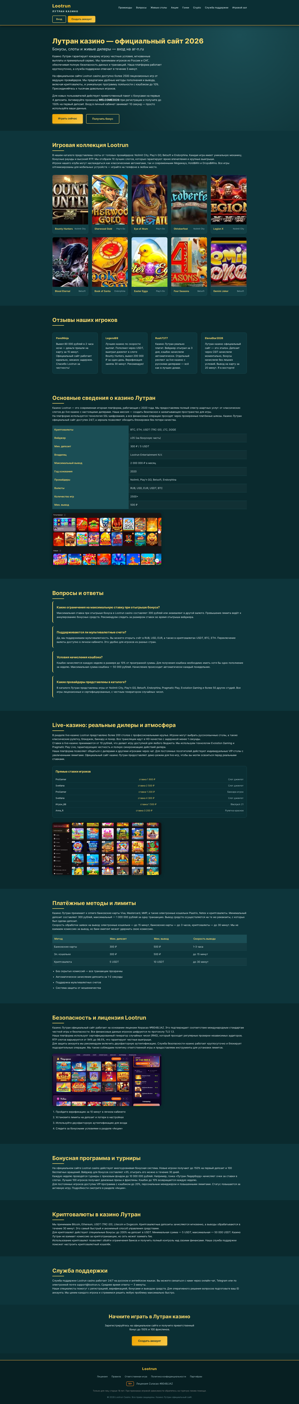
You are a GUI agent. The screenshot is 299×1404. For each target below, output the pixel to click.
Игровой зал (239, 7)
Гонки (185, 7)
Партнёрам (196, 1376)
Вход (59, 19)
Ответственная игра (136, 1376)
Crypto (197, 7)
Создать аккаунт (81, 19)
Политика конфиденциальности (168, 1376)
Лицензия (102, 1376)
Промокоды (125, 7)
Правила (116, 1376)
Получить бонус (102, 118)
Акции (174, 7)
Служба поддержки (216, 7)
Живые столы (159, 7)
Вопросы (141, 7)
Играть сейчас (67, 118)
